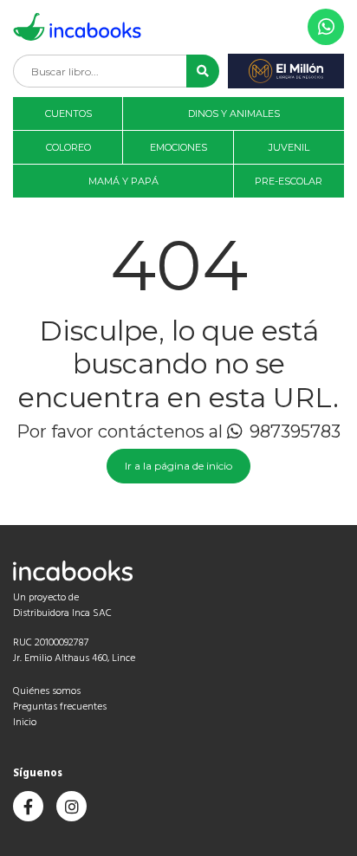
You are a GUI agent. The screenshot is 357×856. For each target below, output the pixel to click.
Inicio (24, 722)
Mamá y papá (123, 181)
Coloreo (68, 147)
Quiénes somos (47, 691)
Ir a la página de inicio (178, 465)
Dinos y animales (234, 113)
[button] (202, 71)
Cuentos (68, 113)
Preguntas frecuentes (60, 707)
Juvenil (289, 147)
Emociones (178, 147)
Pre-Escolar (288, 181)
